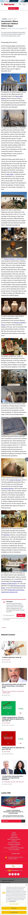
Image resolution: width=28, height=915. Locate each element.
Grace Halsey (7, 723)
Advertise (14, 834)
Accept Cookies (14, 912)
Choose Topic (12, 8)
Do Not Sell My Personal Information (14, 848)
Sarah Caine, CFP (20, 781)
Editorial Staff (14, 837)
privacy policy (7, 619)
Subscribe (20, 615)
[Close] (26, 885)
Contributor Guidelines (14, 844)
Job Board (14, 841)
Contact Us (14, 836)
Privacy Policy (14, 846)
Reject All (14, 908)
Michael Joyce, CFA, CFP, (9, 781)
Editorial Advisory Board (14, 839)
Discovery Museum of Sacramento (14, 259)
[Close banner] (26, 2)
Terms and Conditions (14, 842)
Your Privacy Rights (14, 849)
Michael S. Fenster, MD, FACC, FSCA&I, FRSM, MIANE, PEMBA (13, 692)
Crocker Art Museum (15, 480)
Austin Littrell (7, 659)
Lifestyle (4, 627)
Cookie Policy (12, 901)
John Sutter (10, 174)
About (14, 832)
